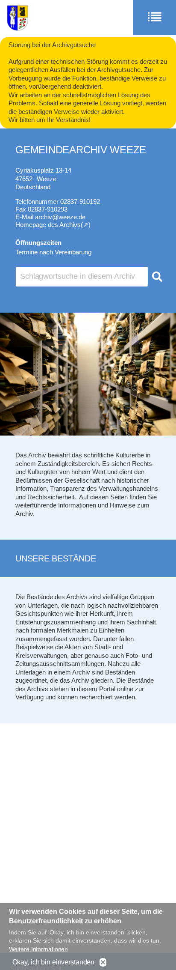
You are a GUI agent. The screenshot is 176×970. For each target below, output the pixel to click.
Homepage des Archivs (48, 224)
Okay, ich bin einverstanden (53, 962)
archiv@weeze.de (60, 217)
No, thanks (103, 962)
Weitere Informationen (38, 949)
